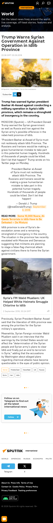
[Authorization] (37, 3)
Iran (11, 375)
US (35, 370)
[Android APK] (10, 498)
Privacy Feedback (9, 490)
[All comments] (4, 519)
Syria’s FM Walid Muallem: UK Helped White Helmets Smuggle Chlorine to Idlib (25, 301)
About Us (5, 483)
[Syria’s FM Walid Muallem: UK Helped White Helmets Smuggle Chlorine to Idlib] (26, 276)
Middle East (15, 370)
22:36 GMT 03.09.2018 (11, 55)
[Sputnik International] (8, 4)
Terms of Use (27, 483)
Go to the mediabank (28, 89)
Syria (5, 375)
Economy (38, 458)
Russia (41, 370)
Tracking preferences (27, 490)
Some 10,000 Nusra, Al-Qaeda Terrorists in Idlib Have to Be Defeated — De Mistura (23, 219)
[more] (48, 311)
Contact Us (6, 486)
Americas (16, 458)
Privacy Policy (32, 486)
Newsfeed (26, 370)
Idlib (18, 375)
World (5, 370)
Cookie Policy (18, 486)
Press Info (15, 483)
